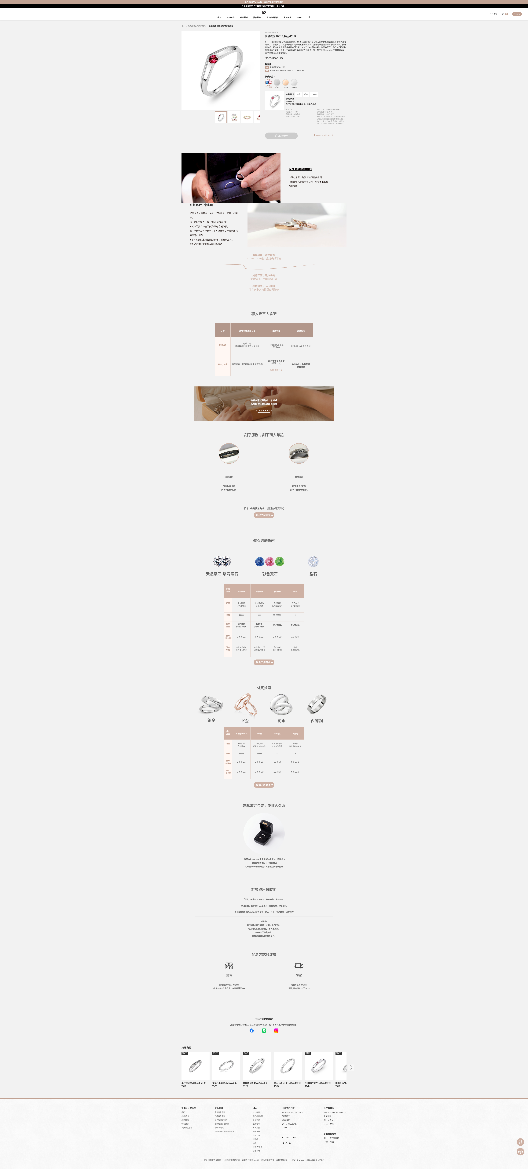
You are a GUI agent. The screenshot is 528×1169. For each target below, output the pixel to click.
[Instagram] (286, 1143)
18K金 (314, 94)
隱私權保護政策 (267, 1160)
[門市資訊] (520, 1142)
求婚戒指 (231, 17)
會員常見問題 (220, 1112)
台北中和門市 (288, 1108)
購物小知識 (219, 1128)
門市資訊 (517, 14)
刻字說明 (290, 104)
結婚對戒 (244, 17)
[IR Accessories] (264, 12)
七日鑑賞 (227, 1160)
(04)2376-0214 (329, 1112)
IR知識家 (256, 1112)
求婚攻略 (256, 1151)
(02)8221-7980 (288, 1112)
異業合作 (246, 1160)
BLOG (299, 17)
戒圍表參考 (311, 104)
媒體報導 (256, 1124)
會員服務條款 (282, 1160)
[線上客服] (520, 1151)
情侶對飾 (257, 17)
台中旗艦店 (329, 1108)
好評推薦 (256, 1128)
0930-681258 (341, 1112)
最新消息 (256, 1120)
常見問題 (217, 1160)
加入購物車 (283, 136)
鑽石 (219, 17)
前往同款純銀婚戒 (300, 169)
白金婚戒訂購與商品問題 (224, 1132)
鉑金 (306, 94)
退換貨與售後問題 (222, 1124)
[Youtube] (289, 1143)
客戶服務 (287, 17)
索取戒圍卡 (300, 104)
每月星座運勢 (258, 1116)
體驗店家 (256, 1132)
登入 (495, 14)
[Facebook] (283, 1143)
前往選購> (294, 186)
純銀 (298, 94)
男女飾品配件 (272, 17)
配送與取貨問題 (221, 1120)
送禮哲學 (256, 1135)
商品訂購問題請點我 (324, 135)
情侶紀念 (256, 1139)
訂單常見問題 (220, 1116)
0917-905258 (300, 1112)
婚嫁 (254, 1143)
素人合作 (255, 1160)
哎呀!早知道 (257, 1147)
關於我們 (208, 1160)
